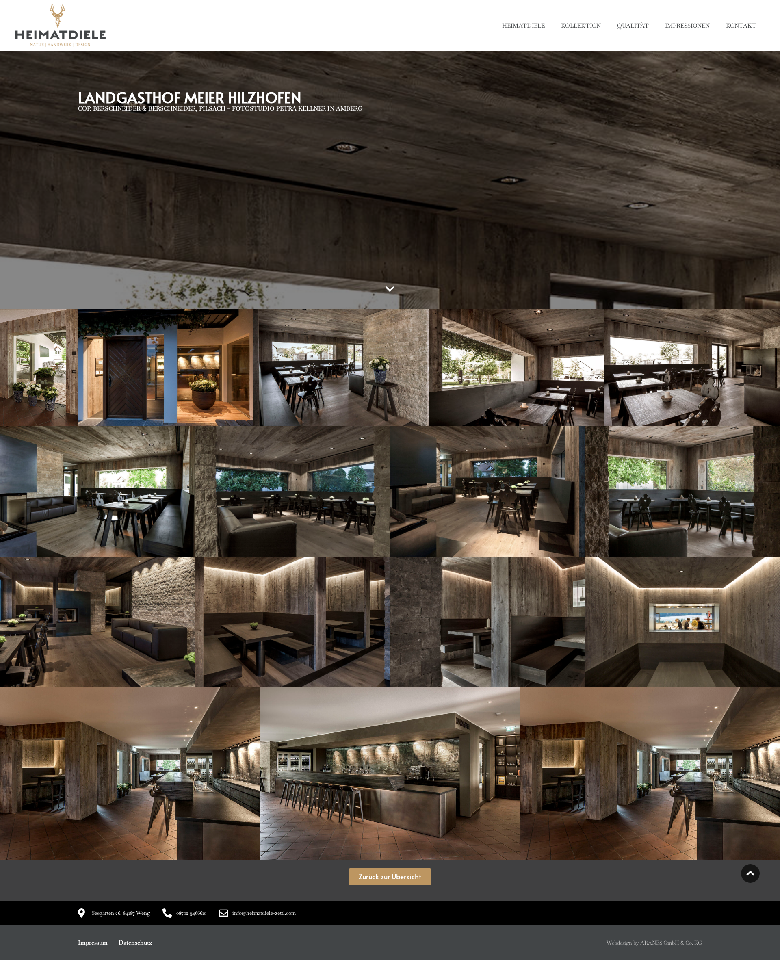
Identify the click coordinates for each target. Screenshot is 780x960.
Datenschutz (135, 942)
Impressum (93, 942)
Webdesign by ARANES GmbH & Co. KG (654, 942)
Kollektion (581, 25)
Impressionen (687, 25)
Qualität (633, 25)
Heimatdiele (523, 25)
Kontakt (741, 25)
